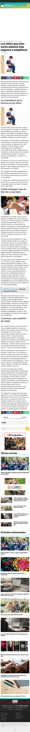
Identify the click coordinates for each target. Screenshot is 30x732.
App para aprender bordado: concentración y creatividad (13, 574)
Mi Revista (18, 718)
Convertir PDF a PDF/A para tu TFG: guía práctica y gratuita (21, 515)
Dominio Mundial (4, 714)
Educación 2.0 (4, 713)
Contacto (11, 709)
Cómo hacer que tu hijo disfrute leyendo (20, 506)
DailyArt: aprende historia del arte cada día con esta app (21, 523)
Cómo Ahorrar (19, 714)
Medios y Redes (23, 705)
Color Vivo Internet (10, 723)
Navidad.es (3, 716)
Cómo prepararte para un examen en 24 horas (13, 696)
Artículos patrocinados (8, 707)
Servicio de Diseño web (20, 707)
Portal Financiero (19, 716)
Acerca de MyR (18, 709)
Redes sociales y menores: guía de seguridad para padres (14, 553)
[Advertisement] (15, 24)
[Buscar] (27, 428)
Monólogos (3, 719)
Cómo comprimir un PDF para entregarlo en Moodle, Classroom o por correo (21, 499)
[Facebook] (14, 1)
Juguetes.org (4, 718)
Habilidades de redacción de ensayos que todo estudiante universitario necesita (13, 676)
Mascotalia (18, 713)
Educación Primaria (7, 41)
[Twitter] (16, 1)
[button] (28, 5)
